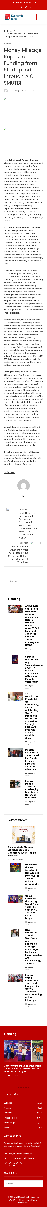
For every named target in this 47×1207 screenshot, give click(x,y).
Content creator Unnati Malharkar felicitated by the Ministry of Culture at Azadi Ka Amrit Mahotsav (18, 553)
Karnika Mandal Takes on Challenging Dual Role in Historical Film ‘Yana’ (32, 789)
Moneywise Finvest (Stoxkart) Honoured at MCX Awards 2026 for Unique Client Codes (32, 874)
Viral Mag (31, 1200)
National (23, 1113)
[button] (18, 1087)
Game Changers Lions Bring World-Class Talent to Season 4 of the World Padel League (32, 907)
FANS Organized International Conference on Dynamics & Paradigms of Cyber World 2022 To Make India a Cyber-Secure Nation (28, 523)
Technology (23, 1123)
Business (7, 44)
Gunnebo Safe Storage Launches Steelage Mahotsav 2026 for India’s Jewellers (22, 851)
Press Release (23, 1118)
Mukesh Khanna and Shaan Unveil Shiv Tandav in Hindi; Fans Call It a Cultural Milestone (32, 759)
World (23, 1128)
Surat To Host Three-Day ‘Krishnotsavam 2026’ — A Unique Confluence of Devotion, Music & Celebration (34, 669)
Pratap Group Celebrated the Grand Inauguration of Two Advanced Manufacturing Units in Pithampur (33, 988)
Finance (23, 1108)
